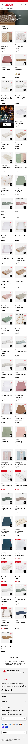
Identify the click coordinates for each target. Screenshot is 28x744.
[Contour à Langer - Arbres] (7, 135)
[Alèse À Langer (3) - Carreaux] (7, 37)
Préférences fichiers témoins (6, 740)
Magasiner (7, 124)
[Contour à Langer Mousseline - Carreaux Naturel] (7, 272)
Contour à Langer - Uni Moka (6, 647)
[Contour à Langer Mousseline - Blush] (7, 296)
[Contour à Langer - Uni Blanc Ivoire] (7, 590)
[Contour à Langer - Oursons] (21, 319)
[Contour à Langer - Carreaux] (21, 135)
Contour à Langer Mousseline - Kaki (5, 442)
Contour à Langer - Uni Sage (20, 600)
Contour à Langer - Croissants (5, 191)
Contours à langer (9, 8)
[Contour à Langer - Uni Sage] (21, 590)
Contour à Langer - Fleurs (7, 418)
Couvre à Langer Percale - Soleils (21, 486)
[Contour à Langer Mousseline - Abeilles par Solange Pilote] (7, 613)
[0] (22, 4)
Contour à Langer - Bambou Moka (19, 419)
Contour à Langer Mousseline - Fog (19, 306)
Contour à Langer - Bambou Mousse (19, 191)
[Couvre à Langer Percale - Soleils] (21, 476)
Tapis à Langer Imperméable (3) (19, 122)
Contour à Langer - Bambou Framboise (5, 70)
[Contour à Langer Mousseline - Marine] (7, 544)
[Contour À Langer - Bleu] (21, 455)
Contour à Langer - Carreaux (19, 145)
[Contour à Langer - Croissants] (7, 181)
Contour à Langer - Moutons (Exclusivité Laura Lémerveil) (20, 97)
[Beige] (16, 74)
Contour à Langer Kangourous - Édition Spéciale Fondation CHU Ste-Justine (6, 98)
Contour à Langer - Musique (19, 47)
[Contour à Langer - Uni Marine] (21, 613)
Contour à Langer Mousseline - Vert (5, 329)
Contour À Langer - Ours (20, 235)
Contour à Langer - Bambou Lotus (19, 396)
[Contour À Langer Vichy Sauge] (7, 203)
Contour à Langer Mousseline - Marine (6, 554)
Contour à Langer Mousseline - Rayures (20, 259)
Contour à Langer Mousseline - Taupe (19, 282)
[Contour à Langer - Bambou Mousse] (21, 181)
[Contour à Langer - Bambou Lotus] (21, 386)
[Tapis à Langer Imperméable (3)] (21, 112)
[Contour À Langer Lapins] (21, 342)
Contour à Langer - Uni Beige (20, 509)
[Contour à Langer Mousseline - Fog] (21, 296)
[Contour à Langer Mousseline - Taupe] (21, 272)
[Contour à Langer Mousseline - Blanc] (21, 544)
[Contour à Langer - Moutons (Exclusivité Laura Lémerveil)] (21, 86)
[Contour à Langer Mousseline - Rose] (21, 432)
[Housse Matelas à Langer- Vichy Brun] (21, 60)
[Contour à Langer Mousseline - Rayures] (21, 249)
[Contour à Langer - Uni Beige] (21, 499)
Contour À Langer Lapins (21, 351)
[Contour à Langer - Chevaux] (21, 521)
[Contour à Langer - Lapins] (7, 158)
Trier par (3, 26)
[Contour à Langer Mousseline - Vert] (7, 319)
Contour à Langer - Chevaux (19, 531)
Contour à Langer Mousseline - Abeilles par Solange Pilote (7, 624)
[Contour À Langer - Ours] (21, 226)
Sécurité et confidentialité (6, 739)
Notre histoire (21, 1)
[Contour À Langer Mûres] (7, 365)
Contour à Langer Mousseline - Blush (5, 306)
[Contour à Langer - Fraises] (21, 567)
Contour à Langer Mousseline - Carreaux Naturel (6, 283)
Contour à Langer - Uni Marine (20, 623)
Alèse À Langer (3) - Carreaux (5, 47)
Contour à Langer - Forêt (6, 395)
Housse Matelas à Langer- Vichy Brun (19, 70)
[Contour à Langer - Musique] (21, 37)
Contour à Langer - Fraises (19, 577)
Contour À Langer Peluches (5, 352)
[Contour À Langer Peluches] (7, 342)
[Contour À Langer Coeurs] (21, 203)
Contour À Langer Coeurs (21, 213)
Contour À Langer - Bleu (20, 464)
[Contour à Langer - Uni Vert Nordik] (7, 499)
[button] (25, 4)
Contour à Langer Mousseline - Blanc (19, 554)
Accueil (2, 8)
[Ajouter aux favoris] (11, 33)
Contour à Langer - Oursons (19, 329)
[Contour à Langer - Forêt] (7, 386)
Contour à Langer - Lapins (5, 168)
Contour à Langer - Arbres (5, 145)
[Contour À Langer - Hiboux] (7, 226)
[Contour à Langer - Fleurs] (7, 409)
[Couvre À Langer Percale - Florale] (7, 476)
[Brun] (19, 74)
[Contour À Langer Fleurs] (21, 365)
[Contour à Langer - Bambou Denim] (7, 521)
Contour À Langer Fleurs (20, 374)
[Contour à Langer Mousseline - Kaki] (7, 432)
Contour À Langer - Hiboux (5, 236)
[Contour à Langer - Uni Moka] (7, 637)
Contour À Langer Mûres (6, 374)
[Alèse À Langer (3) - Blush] (21, 158)
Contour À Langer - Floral (7, 258)
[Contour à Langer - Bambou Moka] (21, 409)
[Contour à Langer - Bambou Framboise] (7, 60)
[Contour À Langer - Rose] (7, 455)
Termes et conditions (16, 739)
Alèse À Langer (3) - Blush (21, 167)
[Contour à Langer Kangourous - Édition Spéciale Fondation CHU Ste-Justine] (7, 86)
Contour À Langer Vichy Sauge (6, 213)
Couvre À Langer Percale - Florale (6, 486)
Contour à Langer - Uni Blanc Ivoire (6, 600)
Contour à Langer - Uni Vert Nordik (6, 509)
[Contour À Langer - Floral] (7, 249)
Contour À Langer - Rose (6, 464)
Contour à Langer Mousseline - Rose (19, 442)
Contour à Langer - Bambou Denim (5, 531)
